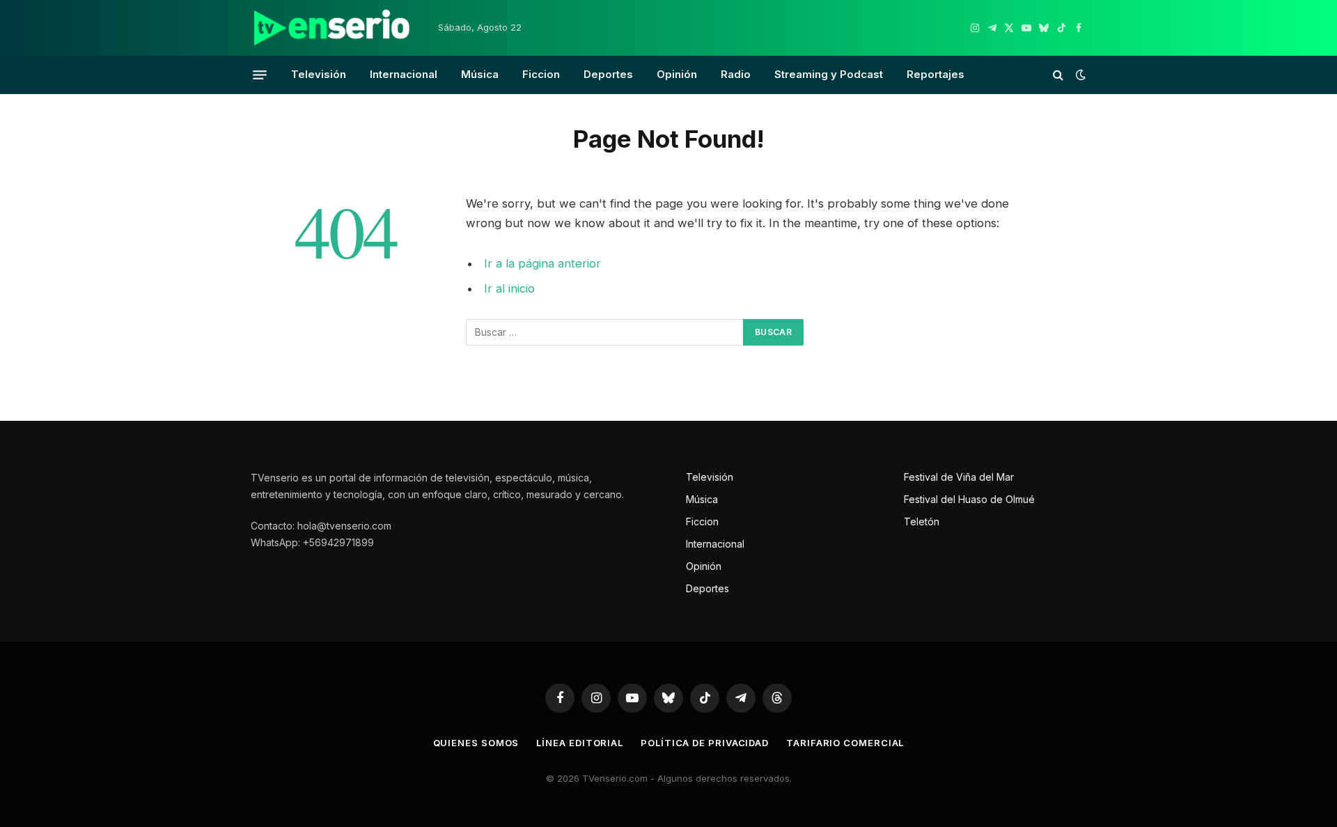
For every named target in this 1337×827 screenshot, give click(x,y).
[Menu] (260, 74)
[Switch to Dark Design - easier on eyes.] (1079, 74)
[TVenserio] (332, 28)
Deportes (608, 74)
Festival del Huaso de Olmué (969, 499)
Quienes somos (476, 742)
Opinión (677, 74)
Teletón (921, 521)
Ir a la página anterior (542, 263)
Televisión (318, 74)
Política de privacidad (705, 742)
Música (480, 74)
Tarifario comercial (845, 742)
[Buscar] (1058, 75)
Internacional (403, 74)
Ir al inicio (509, 288)
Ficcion (541, 74)
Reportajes (935, 74)
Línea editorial (579, 742)
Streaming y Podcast (828, 74)
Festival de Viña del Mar (959, 477)
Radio (736, 74)
